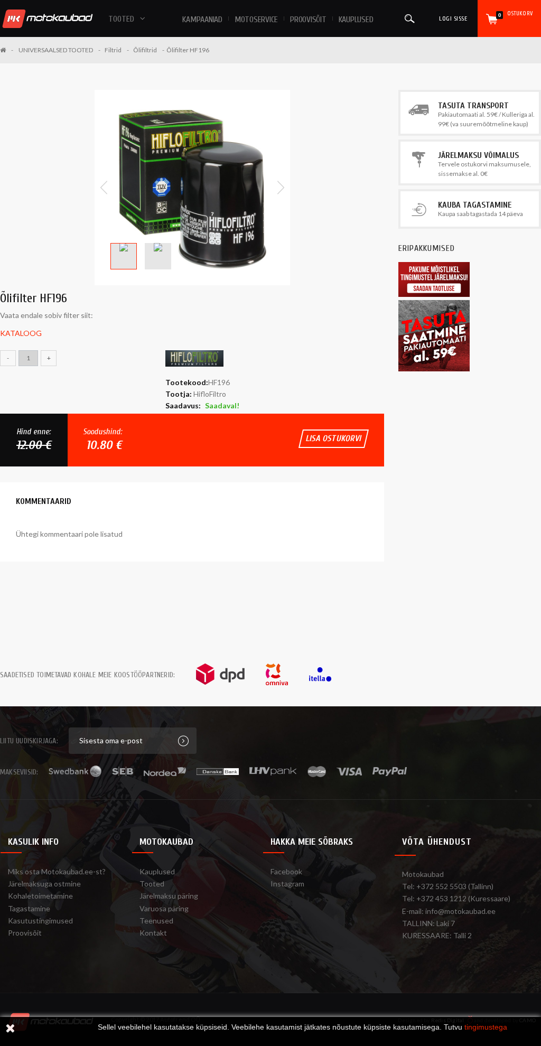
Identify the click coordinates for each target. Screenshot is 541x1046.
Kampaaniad (202, 19)
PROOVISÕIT (308, 19)
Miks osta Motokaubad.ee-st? (57, 871)
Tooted (151, 883)
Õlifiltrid (145, 50)
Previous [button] (104, 187)
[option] (192, 187)
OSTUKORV (515, 14)
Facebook (286, 871)
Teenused (156, 920)
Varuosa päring (164, 908)
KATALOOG (21, 333)
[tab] (43, 501)
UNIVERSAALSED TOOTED (55, 50)
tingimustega (485, 1027)
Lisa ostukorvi (333, 438)
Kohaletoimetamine (40, 895)
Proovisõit (25, 932)
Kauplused (356, 19)
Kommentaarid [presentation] (43, 501)
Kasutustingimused (40, 920)
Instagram (287, 883)
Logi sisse (453, 18)
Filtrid (113, 50)
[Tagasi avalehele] (6, 50)
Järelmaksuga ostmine (44, 883)
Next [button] (281, 187)
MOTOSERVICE (256, 19)
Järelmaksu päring (168, 895)
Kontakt (153, 932)
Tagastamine (29, 908)
